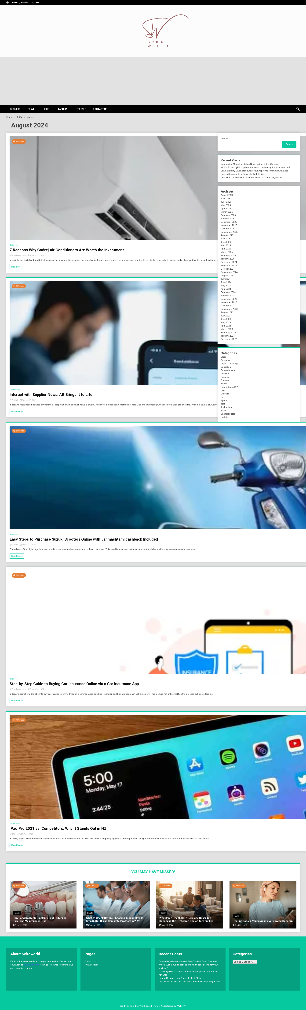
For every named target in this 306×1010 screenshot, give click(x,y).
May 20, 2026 (94, 925)
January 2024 (228, 295)
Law (223, 390)
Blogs (223, 357)
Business (15, 109)
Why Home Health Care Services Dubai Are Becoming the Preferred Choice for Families (186, 920)
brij (13, 834)
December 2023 (229, 299)
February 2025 (228, 255)
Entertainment (228, 370)
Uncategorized (228, 413)
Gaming (225, 380)
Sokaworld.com (31, 964)
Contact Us (100, 109)
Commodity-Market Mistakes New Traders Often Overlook (250, 164)
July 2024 (225, 279)
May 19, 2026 (167, 925)
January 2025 (228, 258)
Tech (223, 403)
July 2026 (225, 198)
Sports (224, 400)
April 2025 (226, 248)
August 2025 (227, 235)
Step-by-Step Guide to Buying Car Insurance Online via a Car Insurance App (74, 684)
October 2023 (228, 305)
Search (224, 138)
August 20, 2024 (36, 689)
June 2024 (226, 282)
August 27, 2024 (29, 400)
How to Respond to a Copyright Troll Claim (242, 174)
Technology (15, 390)
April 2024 (226, 289)
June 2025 (226, 242)
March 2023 (227, 329)
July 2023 (225, 315)
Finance (225, 377)
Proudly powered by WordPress (135, 1006)
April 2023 (226, 325)
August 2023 (227, 312)
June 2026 (226, 202)
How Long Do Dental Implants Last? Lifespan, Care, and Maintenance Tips (40, 920)
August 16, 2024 (25, 834)
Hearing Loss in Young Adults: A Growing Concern (263, 921)
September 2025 (229, 232)
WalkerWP (182, 1006)
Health (47, 109)
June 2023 (226, 319)
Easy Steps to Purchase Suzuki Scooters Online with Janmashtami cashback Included (84, 539)
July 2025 (225, 238)
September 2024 (229, 272)
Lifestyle (80, 109)
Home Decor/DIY (229, 387)
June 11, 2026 (21, 925)
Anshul (14, 400)
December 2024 (229, 262)
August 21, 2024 (29, 544)
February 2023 (228, 332)
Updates (225, 417)
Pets (223, 397)
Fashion (63, 109)
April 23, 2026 (240, 925)
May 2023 (226, 322)
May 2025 (226, 245)
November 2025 (229, 225)
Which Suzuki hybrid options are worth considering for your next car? (255, 167)
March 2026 (227, 212)
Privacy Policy (91, 964)
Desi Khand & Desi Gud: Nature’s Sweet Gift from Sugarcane (251, 177)
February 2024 (228, 292)
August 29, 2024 (36, 255)
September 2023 (229, 309)
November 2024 (229, 265)
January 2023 (228, 335)
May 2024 (226, 285)
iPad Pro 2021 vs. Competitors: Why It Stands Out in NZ (58, 828)
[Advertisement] (153, 81)
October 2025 (228, 228)
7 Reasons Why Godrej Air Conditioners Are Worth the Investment (67, 250)
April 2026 (226, 208)
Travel (31, 109)
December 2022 (229, 339)
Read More (17, 266)
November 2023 (229, 302)
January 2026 (228, 218)
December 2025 (229, 222)
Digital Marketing (229, 363)
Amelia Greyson (18, 255)
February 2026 (228, 215)
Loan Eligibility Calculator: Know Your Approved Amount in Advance (254, 170)
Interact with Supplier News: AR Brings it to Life (51, 394)
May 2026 (226, 205)
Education (226, 367)
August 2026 (227, 195)
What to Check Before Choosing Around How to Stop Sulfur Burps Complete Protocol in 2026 (114, 920)
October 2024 (228, 268)
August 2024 (227, 275)
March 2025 (227, 252)
